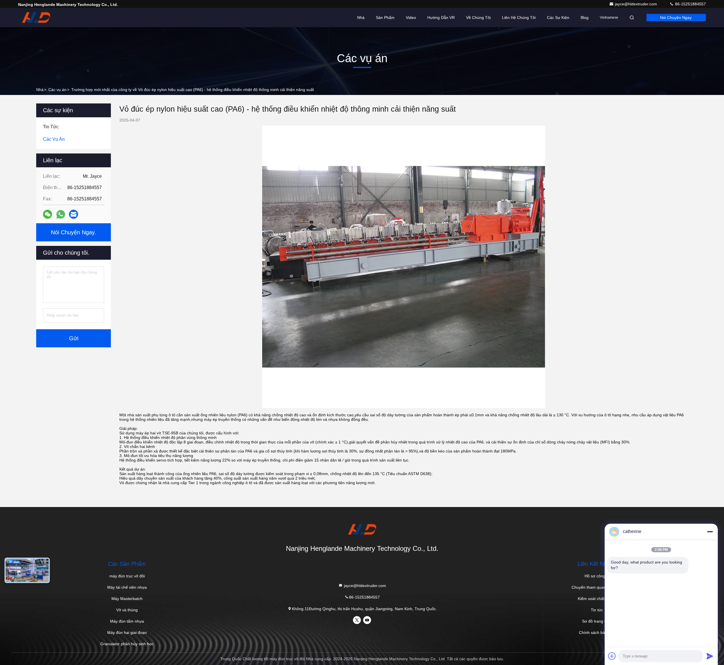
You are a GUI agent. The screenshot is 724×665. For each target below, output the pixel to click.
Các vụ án (57, 89)
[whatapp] (60, 214)
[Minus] (709, 531)
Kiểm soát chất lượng (597, 598)
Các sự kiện (558, 17)
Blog (585, 17)
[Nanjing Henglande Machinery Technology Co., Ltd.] (36, 17)
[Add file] (612, 656)
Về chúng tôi (478, 17)
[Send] (709, 656)
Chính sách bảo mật (597, 632)
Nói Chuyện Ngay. (676, 17)
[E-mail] (73, 214)
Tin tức (597, 610)
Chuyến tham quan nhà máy (597, 587)
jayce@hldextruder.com (636, 4)
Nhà (361, 17)
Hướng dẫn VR (441, 17)
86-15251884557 (690, 4)
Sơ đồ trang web (597, 621)
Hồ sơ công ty (597, 576)
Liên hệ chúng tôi (519, 17)
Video (411, 17)
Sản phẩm (385, 17)
